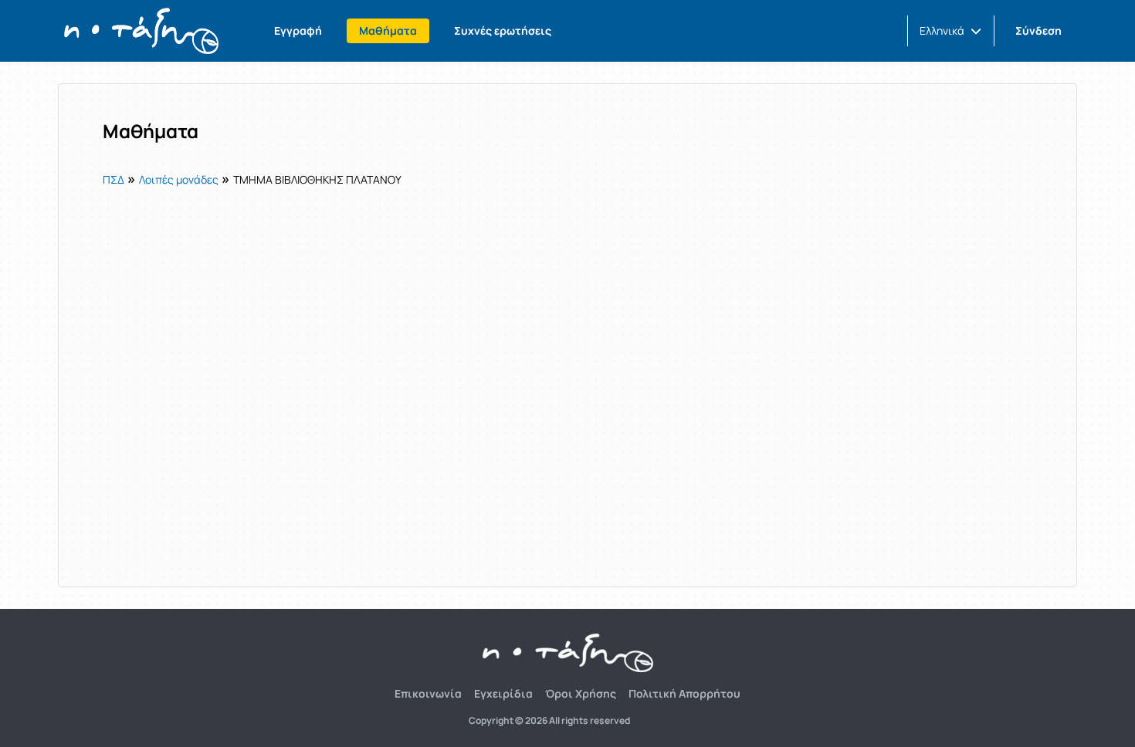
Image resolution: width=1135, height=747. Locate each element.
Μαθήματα (388, 30)
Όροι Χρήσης (580, 693)
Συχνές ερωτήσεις (502, 30)
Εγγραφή (298, 30)
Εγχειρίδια (503, 693)
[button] (950, 31)
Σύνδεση (1038, 30)
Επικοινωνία (428, 693)
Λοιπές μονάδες (179, 179)
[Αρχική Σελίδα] (141, 31)
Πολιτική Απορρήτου (684, 693)
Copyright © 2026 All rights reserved (549, 721)
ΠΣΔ (113, 179)
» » (252, 178)
